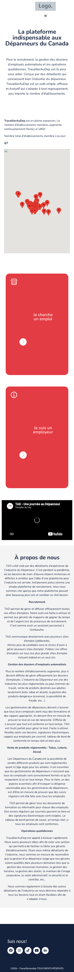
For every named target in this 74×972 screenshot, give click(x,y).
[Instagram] (19, 950)
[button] (45, 16)
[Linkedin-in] (45, 950)
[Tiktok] (28, 950)
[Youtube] (36, 950)
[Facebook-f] (10, 950)
